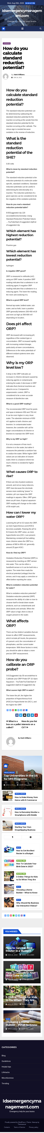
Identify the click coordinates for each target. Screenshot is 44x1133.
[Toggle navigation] (22, 28)
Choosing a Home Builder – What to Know (21, 1023)
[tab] (13, 837)
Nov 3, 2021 (10, 785)
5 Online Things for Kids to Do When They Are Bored (21, 1000)
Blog (18, 847)
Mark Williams (19, 75)
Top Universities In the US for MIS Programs (21, 777)
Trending (5, 1083)
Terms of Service (19, 1127)
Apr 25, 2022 (13, 1004)
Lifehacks (6, 43)
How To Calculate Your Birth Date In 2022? (21, 974)
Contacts (7, 1127)
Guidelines (6, 1061)
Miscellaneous (9, 772)
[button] (40, 29)
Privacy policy (33, 1127)
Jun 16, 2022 (13, 955)
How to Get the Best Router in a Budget (19, 949)
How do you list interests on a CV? (29, 724)
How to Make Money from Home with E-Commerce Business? (26, 800)
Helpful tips (21, 860)
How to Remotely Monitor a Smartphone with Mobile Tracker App (27, 815)
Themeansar (22, 1124)
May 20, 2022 (13, 979)
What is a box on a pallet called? (13, 724)
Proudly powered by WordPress (15, 1122)
